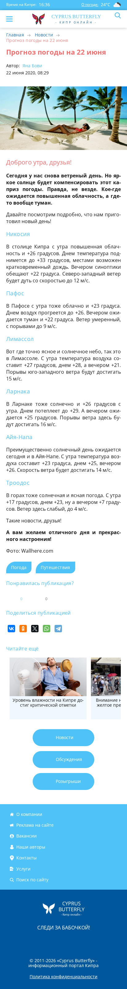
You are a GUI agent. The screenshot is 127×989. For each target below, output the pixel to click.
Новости (44, 35)
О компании (29, 814)
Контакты (26, 858)
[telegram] (71, 941)
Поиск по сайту (32, 880)
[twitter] (57, 941)
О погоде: (89, 4)
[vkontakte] (85, 941)
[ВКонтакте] (11, 628)
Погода (19, 567)
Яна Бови (31, 66)
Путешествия (55, 567)
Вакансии (26, 836)
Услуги (23, 869)
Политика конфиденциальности (63, 976)
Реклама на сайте (35, 825)
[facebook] (29, 941)
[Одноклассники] (23, 628)
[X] (35, 628)
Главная (15, 35)
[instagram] (43, 941)
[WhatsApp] (46, 628)
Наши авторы (30, 847)
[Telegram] (58, 628)
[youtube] (98, 941)
